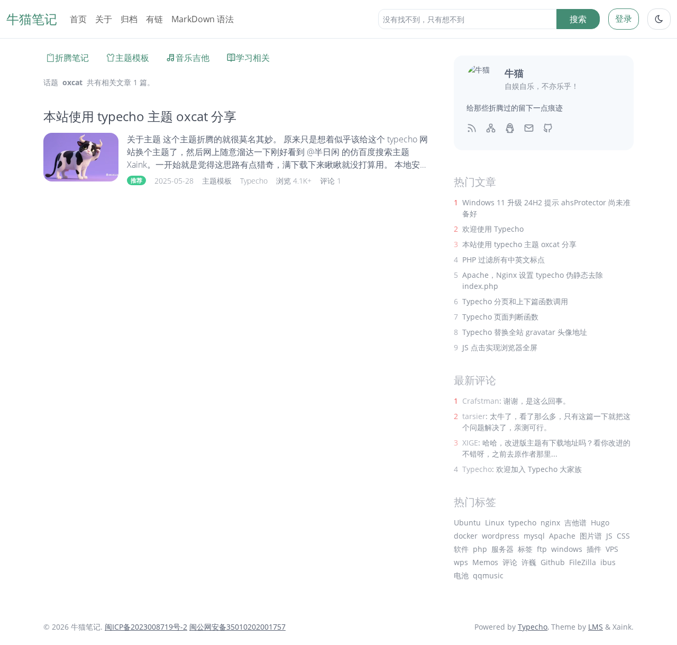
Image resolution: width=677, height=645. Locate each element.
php (480, 549)
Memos (485, 562)
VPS (612, 549)
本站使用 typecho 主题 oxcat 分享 (139, 116)
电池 (461, 575)
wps (461, 562)
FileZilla (582, 562)
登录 (623, 18)
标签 (525, 549)
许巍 (529, 562)
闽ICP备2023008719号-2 (146, 627)
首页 (78, 19)
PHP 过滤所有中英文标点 (503, 260)
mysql (534, 536)
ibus (608, 562)
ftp (542, 549)
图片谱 (591, 536)
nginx (550, 522)
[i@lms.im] (529, 127)
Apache (562, 536)
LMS (595, 627)
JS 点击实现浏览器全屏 (499, 347)
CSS (623, 536)
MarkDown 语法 (202, 19)
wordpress (500, 536)
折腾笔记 (72, 57)
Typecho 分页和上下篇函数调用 (515, 301)
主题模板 (132, 57)
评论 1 (330, 181)
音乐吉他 (192, 57)
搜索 (578, 19)
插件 (594, 549)
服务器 (502, 549)
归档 (129, 19)
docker (466, 536)
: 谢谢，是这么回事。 (516, 401)
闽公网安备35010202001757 (237, 627)
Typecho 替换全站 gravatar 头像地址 (524, 332)
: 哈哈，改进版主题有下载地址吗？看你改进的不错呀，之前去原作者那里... (546, 448)
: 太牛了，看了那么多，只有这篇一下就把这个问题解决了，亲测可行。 (546, 421)
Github (553, 562)
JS (609, 536)
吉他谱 (575, 522)
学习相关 (253, 57)
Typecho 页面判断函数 (500, 317)
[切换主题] (659, 19)
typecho (522, 522)
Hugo (600, 522)
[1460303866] (510, 127)
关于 (103, 19)
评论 (509, 562)
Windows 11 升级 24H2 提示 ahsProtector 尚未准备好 (546, 208)
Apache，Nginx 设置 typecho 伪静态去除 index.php (532, 280)
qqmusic (488, 575)
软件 (461, 549)
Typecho (254, 181)
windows (566, 549)
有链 (154, 19)
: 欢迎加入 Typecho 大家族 (522, 469)
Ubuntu (467, 522)
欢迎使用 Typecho (493, 229)
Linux (494, 522)
